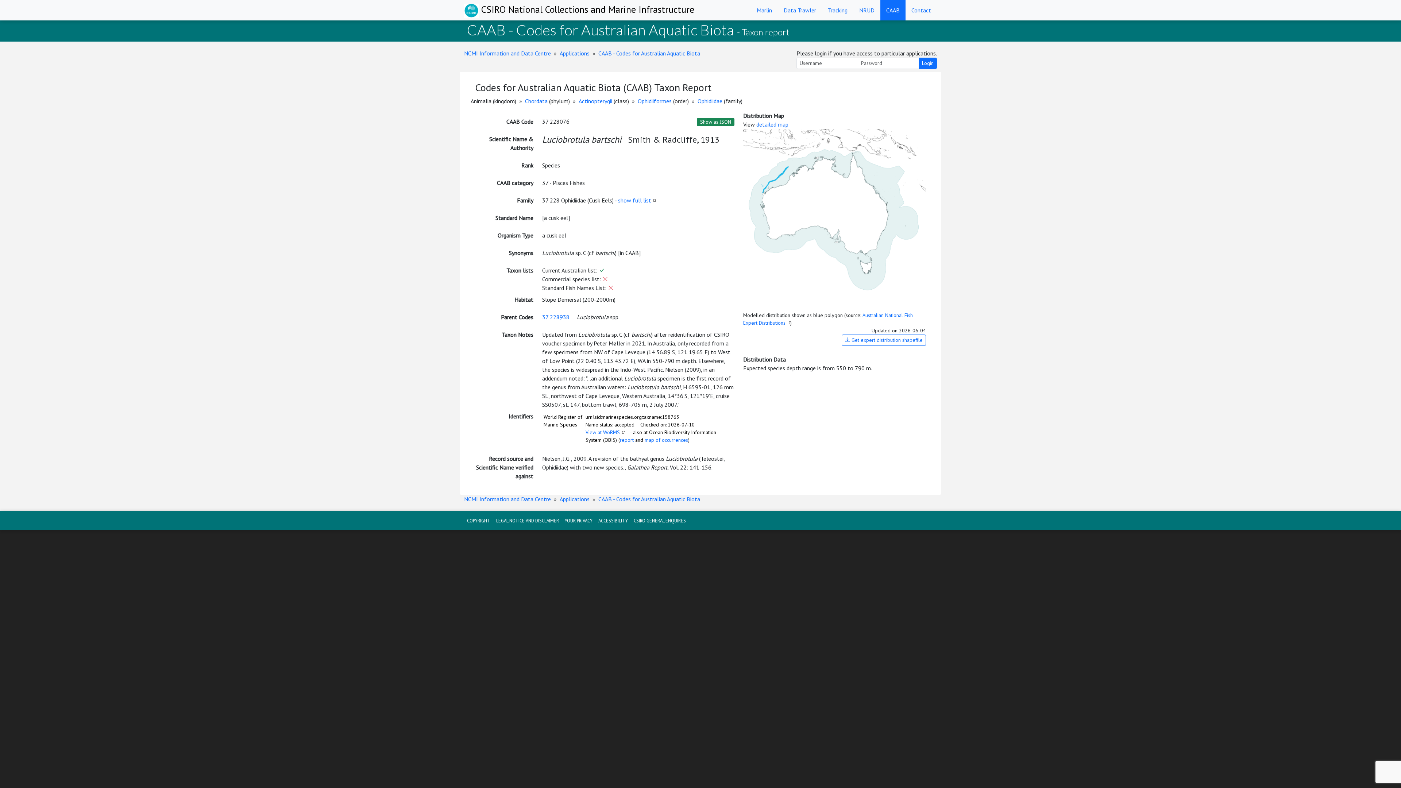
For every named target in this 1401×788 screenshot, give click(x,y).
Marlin (764, 10)
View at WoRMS (603, 432)
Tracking (838, 10)
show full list (634, 200)
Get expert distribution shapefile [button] (886, 340)
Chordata (536, 101)
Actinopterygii (595, 101)
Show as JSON (715, 122)
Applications (575, 53)
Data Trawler (800, 10)
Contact (921, 10)
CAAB (893, 10)
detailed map (772, 124)
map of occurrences (666, 440)
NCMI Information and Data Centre (507, 53)
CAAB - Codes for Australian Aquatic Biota (649, 53)
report (627, 440)
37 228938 (556, 317)
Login (928, 63)
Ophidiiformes (655, 101)
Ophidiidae (710, 101)
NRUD (867, 10)
